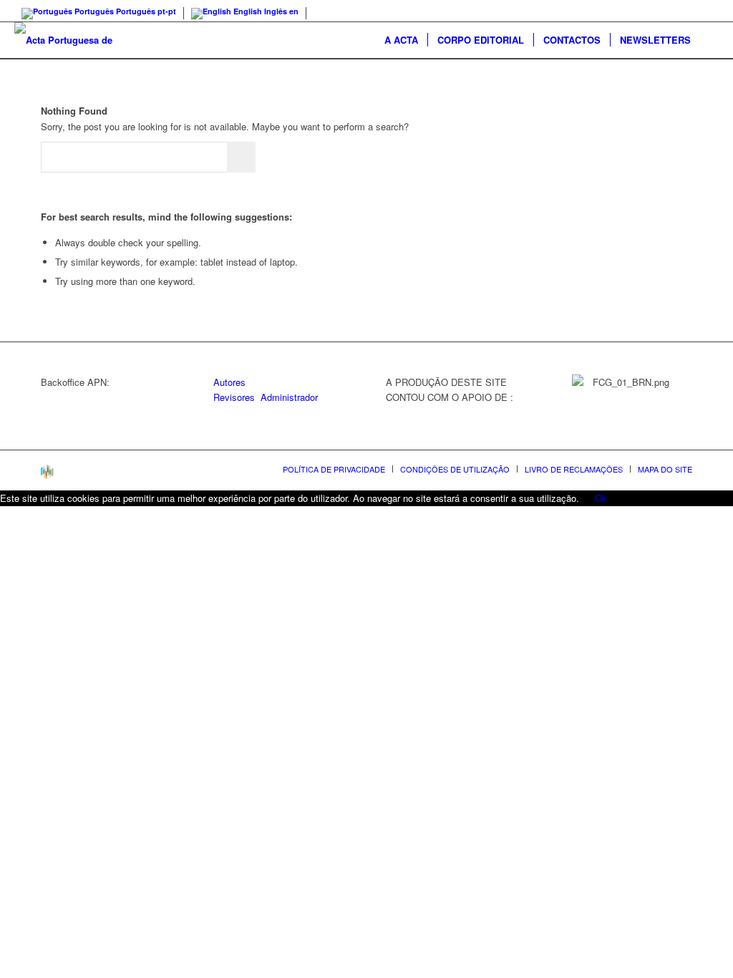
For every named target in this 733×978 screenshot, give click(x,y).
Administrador (289, 397)
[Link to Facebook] (708, 10)
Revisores (234, 397)
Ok (601, 498)
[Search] (709, 40)
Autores (229, 382)
